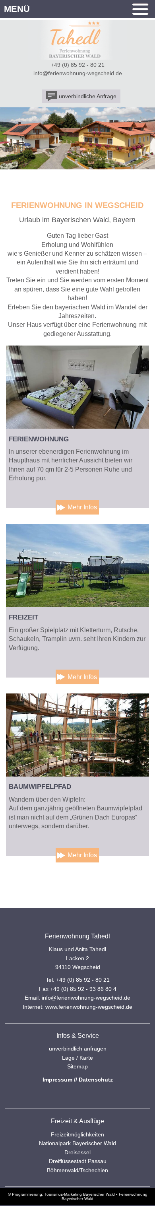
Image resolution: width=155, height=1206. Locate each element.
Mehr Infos (82, 507)
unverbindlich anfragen (78, 1048)
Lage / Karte (77, 1058)
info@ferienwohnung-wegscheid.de (77, 73)
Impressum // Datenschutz (78, 1079)
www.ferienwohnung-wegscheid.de (88, 1007)
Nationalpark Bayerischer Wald (77, 1143)
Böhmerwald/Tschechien (77, 1170)
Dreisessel (77, 1152)
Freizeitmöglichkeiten (77, 1134)
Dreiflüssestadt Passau (78, 1161)
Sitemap (77, 1066)
